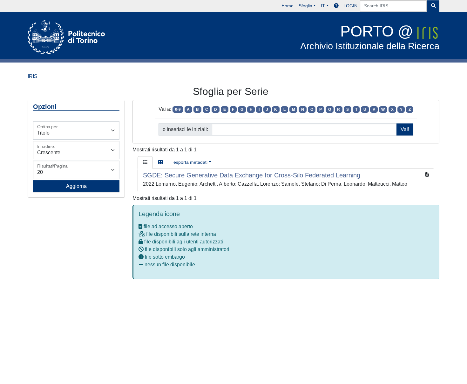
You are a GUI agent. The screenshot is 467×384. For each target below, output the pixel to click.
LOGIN (350, 5)
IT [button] (323, 5)
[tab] (145, 162)
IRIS (32, 76)
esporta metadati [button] (190, 162)
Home (287, 5)
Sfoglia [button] (305, 5)
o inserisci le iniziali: (185, 129)
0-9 (178, 109)
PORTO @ (369, 37)
